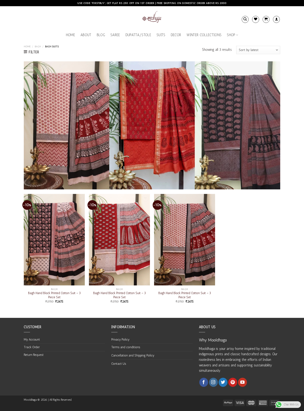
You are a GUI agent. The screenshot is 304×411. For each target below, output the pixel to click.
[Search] (245, 19)
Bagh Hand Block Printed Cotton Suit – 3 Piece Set (54, 295)
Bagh (38, 46)
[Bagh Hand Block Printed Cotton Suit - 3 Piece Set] (54, 239)
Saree (115, 35)
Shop (231, 35)
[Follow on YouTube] (242, 382)
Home (70, 35)
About (85, 35)
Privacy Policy (120, 339)
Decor (176, 35)
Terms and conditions (125, 347)
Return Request (34, 355)
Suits (161, 35)
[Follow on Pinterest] (232, 382)
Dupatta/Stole (138, 35)
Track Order (32, 347)
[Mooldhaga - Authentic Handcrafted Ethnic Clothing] (152, 17)
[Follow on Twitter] (223, 382)
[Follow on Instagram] (213, 382)
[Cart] (266, 19)
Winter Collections (204, 35)
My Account (32, 339)
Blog (101, 35)
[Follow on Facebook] (203, 382)
